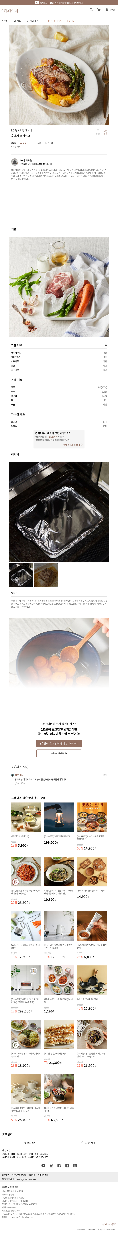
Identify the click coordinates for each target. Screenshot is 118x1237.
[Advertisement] (59, 205)
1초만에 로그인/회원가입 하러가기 (59, 743)
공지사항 (31, 1175)
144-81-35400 (22, 1200)
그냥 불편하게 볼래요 (59, 753)
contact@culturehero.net (26, 1179)
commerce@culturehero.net (21, 1216)
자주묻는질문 (43, 1175)
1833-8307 (31, 1142)
